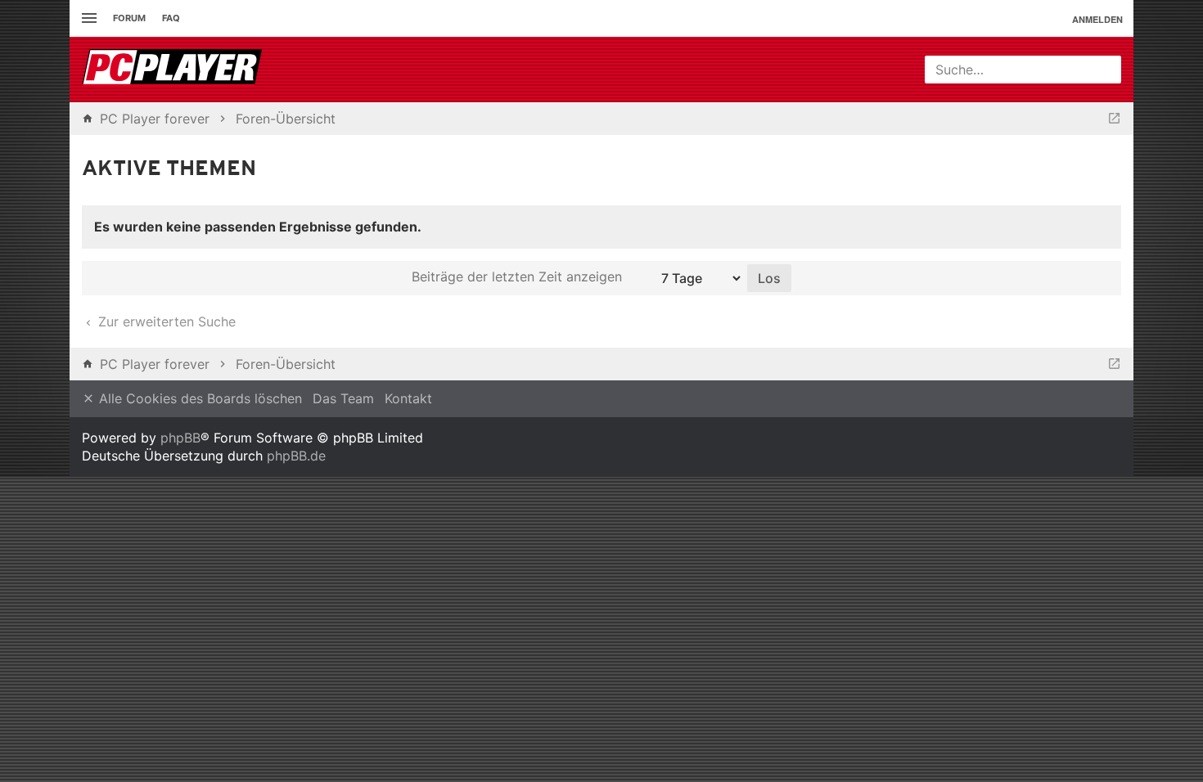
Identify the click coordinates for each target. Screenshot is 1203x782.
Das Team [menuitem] (343, 398)
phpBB (180, 437)
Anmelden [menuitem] (1097, 19)
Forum (129, 18)
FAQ (171, 18)
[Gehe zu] (1114, 118)
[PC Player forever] (174, 69)
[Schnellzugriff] (87, 18)
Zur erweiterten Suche (165, 321)
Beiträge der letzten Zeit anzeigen (519, 276)
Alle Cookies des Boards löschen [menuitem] (198, 398)
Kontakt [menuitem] (408, 398)
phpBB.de (296, 455)
